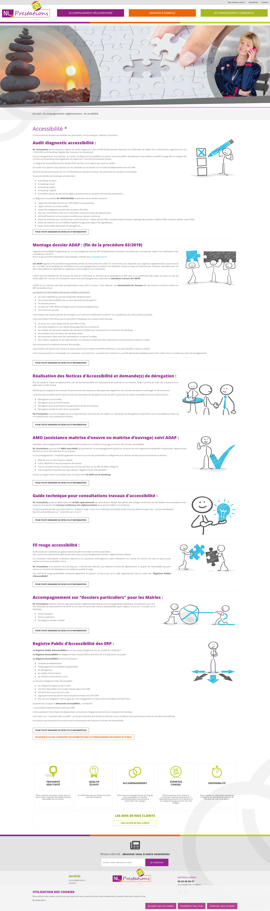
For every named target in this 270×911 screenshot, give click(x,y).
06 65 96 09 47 (186, 881)
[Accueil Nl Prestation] (26, 11)
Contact (264, 2)
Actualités (253, 2)
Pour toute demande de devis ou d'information (60, 231)
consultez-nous (98, 256)
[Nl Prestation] (132, 877)
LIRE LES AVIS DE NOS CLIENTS (135, 823)
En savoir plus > (39, 900)
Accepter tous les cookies (161, 905)
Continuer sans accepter (222, 905)
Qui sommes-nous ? (236, 2)
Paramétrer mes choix (191, 905)
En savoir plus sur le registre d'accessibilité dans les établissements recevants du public (83, 737)
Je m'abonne (156, 862)
